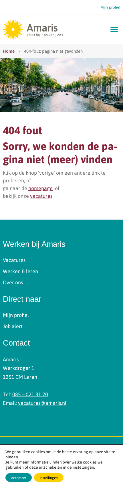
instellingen (83, 467)
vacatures (41, 195)
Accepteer (18, 477)
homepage (40, 188)
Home (9, 51)
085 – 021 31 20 (30, 394)
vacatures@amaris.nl (42, 402)
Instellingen (49, 477)
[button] (114, 29)
